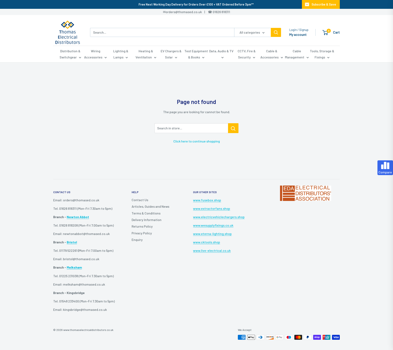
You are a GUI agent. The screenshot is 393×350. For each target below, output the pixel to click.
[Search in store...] (233, 128)
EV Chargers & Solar (171, 54)
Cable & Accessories (269, 54)
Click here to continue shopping (196, 141)
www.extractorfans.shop (211, 208)
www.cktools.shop (206, 242)
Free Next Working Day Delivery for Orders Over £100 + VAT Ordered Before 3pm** (196, 4)
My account (298, 34)
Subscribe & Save (324, 4)
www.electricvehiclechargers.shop (219, 217)
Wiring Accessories (93, 54)
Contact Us (140, 200)
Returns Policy (142, 226)
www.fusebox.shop (207, 200)
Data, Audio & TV (221, 51)
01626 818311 (221, 12)
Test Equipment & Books (196, 54)
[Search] (276, 32)
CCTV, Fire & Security (247, 54)
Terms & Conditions (146, 213)
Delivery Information (146, 220)
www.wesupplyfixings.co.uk (213, 225)
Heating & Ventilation (144, 54)
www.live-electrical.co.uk (212, 250)
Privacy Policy (142, 233)
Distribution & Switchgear (70, 54)
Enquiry (137, 240)
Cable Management (294, 54)
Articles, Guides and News (150, 206)
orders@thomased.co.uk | (187, 12)
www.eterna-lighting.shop (212, 234)
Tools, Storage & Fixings (322, 54)
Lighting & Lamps (120, 54)
